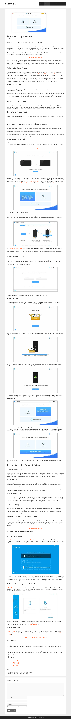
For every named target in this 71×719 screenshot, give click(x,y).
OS (56, 3)
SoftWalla (11, 3)
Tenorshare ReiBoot (11, 539)
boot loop (30, 73)
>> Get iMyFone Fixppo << (35, 57)
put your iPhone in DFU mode (15, 248)
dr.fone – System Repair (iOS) (14, 587)
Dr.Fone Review (33, 624)
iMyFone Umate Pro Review (16, 665)
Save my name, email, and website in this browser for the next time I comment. (26, 706)
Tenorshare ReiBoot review (39, 580)
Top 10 (41, 3)
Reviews (46, 3)
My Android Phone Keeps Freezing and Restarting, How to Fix (20, 672)
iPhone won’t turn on (26, 182)
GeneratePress (41, 717)
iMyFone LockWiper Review (16, 662)
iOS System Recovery (12, 671)
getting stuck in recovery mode (55, 73)
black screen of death (35, 181)
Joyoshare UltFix (11, 631)
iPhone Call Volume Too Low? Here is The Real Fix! (18, 673)
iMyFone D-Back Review (16, 663)
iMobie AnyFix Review (15, 660)
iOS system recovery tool (25, 539)
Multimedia (63, 3)
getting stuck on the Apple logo (40, 73)
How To (52, 3)
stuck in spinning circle (58, 182)
